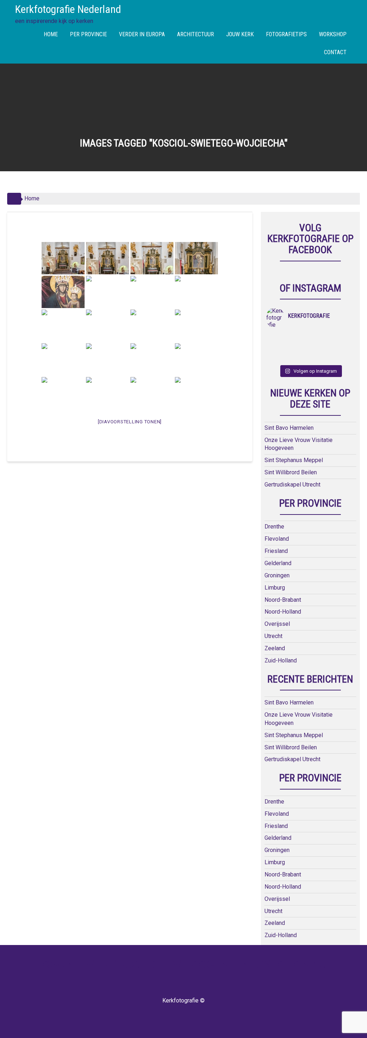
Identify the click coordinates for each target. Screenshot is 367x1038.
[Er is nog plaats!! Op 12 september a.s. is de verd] (277, 338)
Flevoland (276, 538)
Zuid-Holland (280, 660)
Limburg (274, 587)
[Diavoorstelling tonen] (130, 421)
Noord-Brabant (282, 599)
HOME (51, 34)
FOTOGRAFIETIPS (286, 34)
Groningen (277, 575)
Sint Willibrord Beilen (290, 472)
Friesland (276, 551)
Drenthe (274, 526)
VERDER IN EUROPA (142, 34)
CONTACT (335, 52)
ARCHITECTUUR (195, 34)
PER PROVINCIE (88, 34)
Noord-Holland (282, 611)
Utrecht (273, 636)
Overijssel (277, 623)
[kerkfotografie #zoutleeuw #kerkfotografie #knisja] (321, 338)
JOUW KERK (240, 34)
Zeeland (274, 648)
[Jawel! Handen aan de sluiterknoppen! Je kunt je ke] (321, 347)
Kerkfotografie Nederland (68, 9)
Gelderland (277, 563)
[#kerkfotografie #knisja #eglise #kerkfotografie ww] (343, 357)
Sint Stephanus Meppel (293, 460)
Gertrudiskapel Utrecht (292, 484)
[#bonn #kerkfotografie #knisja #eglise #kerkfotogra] (343, 347)
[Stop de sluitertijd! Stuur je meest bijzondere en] (299, 338)
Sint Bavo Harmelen (289, 427)
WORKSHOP (333, 34)
